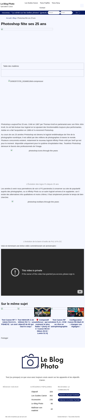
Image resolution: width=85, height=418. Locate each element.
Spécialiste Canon (7, 6)
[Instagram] (18, 392)
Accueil (8, 18)
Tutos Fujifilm (45, 3)
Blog (14, 18)
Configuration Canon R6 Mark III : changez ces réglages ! (76, 323)
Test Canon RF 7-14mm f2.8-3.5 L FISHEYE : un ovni (9, 322)
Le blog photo (7, 3)
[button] (82, 5)
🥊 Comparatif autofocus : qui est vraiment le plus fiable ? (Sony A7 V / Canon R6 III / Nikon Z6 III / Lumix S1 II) (42, 326)
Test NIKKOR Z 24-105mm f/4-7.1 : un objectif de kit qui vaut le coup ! (26, 323)
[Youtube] (13, 392)
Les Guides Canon (31, 3)
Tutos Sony (56, 3)
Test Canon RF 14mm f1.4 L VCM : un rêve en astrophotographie (59, 323)
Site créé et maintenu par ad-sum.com (16, 416)
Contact (42, 8)
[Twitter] (9, 392)
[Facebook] (5, 392)
